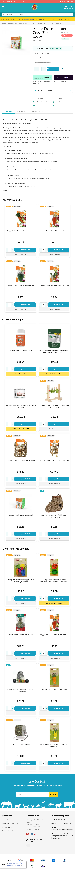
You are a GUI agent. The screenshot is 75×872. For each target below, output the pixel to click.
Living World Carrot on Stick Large (54, 690)
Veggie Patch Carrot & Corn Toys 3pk (54, 286)
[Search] (71, 14)
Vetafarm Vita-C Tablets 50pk (21, 350)
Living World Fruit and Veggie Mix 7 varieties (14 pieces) (21, 581)
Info (38, 83)
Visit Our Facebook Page (36, 840)
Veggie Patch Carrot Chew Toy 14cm (21, 231)
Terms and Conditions (10, 823)
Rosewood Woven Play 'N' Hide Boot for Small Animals (54, 516)
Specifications (21, 111)
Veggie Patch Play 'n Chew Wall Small (20, 460)
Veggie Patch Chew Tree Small (21, 515)
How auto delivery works (43, 62)
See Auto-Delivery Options (21, 374)
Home (4, 23)
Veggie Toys (41, 23)
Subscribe (53, 794)
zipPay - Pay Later (8, 831)
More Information (20, 254)
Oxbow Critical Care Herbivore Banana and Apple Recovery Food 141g (54, 351)
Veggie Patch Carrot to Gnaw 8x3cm (54, 231)
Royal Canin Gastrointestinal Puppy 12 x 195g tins (21, 406)
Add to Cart (54, 69)
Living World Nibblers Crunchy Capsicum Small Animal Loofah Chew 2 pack (54, 581)
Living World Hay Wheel (21, 744)
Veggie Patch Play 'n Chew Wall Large (54, 460)
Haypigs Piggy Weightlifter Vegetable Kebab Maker (20, 691)
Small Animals (12, 23)
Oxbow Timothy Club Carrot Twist (21, 635)
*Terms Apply (28, 20)
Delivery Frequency (42, 53)
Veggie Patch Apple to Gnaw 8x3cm (21, 286)
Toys (33, 23)
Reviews (33, 111)
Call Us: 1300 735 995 (67, 1)
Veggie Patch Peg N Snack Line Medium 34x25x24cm (54, 406)
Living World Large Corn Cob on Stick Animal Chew (54, 745)
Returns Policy (7, 827)
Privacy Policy (6, 820)
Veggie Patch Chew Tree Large (56, 23)
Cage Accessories (24, 23)
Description (8, 111)
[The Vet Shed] (34, 7)
